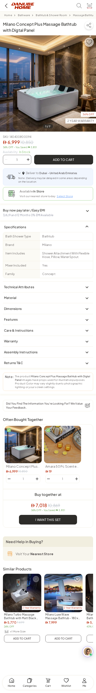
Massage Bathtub (84, 15)
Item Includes (15, 253)
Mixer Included (15, 265)
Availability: (16, 152)
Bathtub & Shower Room (51, 15)
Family (10, 274)
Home (8, 15)
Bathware (24, 15)
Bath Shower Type (18, 236)
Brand (9, 245)
